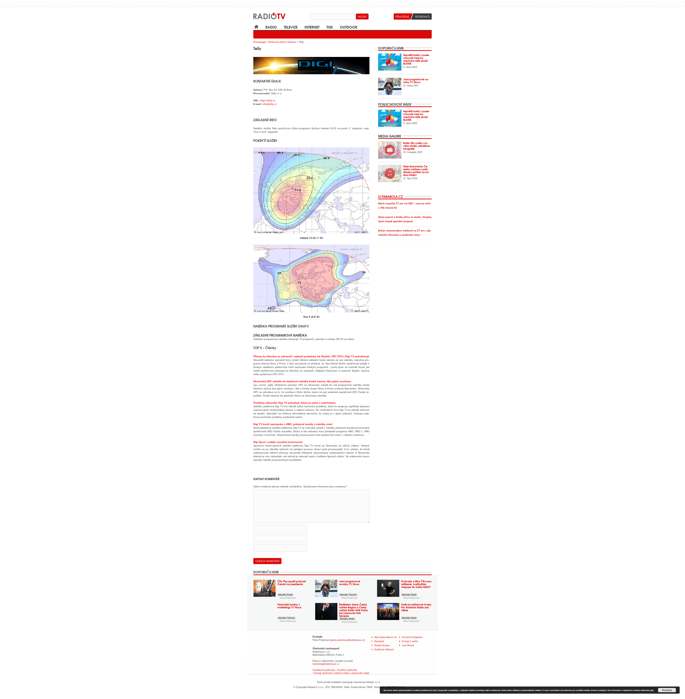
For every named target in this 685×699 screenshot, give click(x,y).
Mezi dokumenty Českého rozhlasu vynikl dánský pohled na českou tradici (416, 170)
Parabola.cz (392, 196)
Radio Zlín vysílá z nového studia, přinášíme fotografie (416, 146)
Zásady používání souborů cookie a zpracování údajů (341, 673)
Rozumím (667, 690)
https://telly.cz (267, 100)
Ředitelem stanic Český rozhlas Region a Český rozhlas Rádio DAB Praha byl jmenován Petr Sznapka (353, 610)
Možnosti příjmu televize (282, 42)
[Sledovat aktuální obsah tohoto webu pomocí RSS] (380, 196)
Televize (291, 27)
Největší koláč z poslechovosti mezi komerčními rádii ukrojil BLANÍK (416, 59)
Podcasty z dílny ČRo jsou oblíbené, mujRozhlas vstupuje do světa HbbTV (416, 584)
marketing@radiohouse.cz (326, 664)
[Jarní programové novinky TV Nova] (389, 86)
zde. (652, 690)
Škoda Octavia (382, 645)
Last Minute (408, 645)
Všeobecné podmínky (324, 670)
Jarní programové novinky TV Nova (416, 80)
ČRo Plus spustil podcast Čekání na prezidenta (291, 582)
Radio (271, 27)
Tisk (329, 27)
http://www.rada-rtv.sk (385, 637)
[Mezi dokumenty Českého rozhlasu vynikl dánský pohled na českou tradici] (389, 173)
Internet (312, 27)
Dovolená (379, 641)
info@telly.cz (269, 104)
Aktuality (282, 595)
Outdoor (348, 27)
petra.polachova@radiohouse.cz (347, 640)
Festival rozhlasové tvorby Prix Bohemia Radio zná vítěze (416, 607)
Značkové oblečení (384, 649)
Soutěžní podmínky (347, 670)
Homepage (259, 42)
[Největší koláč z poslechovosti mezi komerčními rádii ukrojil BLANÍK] (389, 62)
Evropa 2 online (410, 641)
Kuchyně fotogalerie (412, 637)
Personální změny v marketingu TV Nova (289, 605)
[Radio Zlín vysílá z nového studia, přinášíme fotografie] (389, 150)
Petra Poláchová (288, 598)
